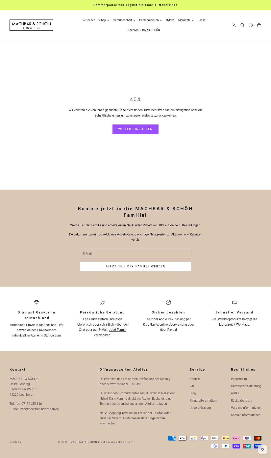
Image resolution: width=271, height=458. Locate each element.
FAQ (192, 386)
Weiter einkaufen (135, 129)
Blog (193, 393)
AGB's (235, 393)
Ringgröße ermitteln (203, 400)
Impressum (239, 379)
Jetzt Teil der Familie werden (135, 266)
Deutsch (15, 442)
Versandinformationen (246, 408)
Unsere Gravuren (201, 408)
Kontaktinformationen (245, 415)
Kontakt (195, 379)
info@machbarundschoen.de (39, 409)
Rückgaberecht (241, 400)
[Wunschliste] (251, 25)
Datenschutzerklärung (246, 386)
